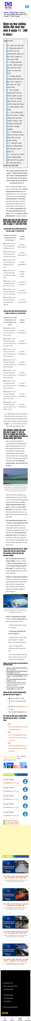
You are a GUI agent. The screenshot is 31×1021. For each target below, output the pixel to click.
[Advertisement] (15, 840)
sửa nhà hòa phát (8, 989)
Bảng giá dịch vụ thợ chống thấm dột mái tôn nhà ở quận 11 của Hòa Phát (14, 67)
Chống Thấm (13, 12)
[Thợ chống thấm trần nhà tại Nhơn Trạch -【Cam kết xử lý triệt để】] (15, 950)
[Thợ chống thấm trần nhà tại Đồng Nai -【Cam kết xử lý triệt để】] (15, 922)
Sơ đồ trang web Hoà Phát (10, 1007)
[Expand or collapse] (26, 41)
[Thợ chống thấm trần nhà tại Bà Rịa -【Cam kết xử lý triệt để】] (15, 895)
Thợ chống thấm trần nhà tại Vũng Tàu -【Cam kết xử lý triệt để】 (15, 877)
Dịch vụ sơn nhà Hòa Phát (10, 986)
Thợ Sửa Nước (7, 1001)
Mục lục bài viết (15, 45)
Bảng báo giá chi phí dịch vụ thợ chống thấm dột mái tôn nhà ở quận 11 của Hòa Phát (15, 53)
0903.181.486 (12, 424)
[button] (14, 41)
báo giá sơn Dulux (8, 983)
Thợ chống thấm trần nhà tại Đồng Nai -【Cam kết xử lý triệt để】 (15, 932)
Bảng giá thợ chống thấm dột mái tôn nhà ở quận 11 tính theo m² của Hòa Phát (15, 81)
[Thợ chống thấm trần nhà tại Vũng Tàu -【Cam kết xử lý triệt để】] (15, 867)
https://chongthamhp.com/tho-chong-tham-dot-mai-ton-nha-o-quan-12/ (17, 737)
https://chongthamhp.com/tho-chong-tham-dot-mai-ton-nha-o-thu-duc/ (17, 748)
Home (6, 12)
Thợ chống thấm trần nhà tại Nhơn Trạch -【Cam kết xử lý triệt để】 (15, 960)
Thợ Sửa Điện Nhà (8, 995)
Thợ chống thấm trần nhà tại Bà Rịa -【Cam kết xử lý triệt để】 (15, 904)
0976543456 (8, 783)
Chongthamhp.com (21, 706)
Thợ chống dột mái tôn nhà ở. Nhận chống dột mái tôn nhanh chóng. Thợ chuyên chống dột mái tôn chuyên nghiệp (15, 120)
